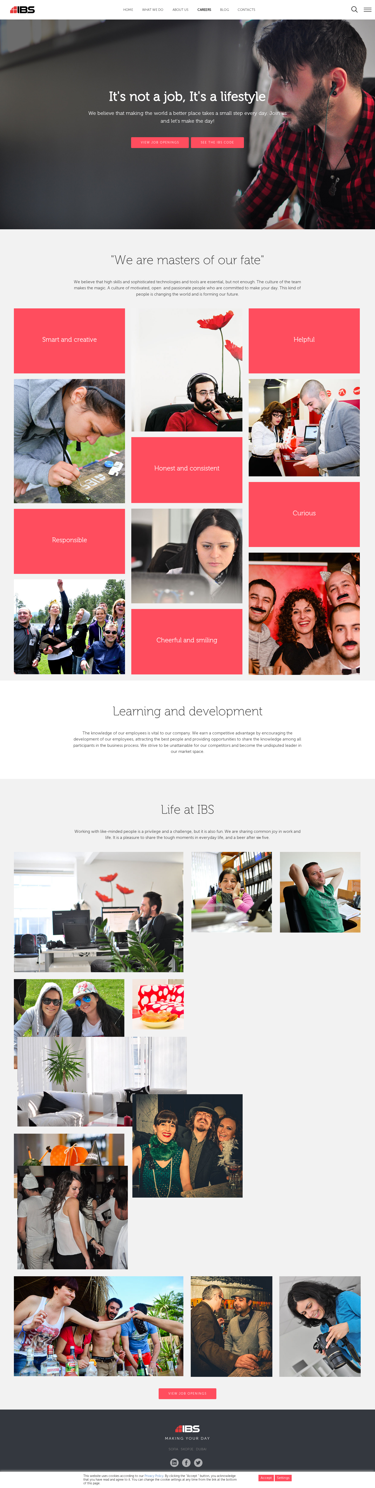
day (205, 1439)
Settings (283, 1478)
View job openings (187, 1393)
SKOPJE (187, 1449)
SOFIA (173, 1449)
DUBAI (201, 1449)
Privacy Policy (154, 1476)
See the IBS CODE (217, 142)
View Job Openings (160, 142)
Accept (266, 1478)
